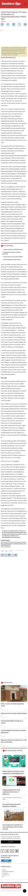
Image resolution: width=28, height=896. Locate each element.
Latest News (7, 682)
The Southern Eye (5, 875)
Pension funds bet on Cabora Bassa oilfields (13, 256)
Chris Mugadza (14, 543)
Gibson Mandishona (5, 546)
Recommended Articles (14, 750)
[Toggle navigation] (25, 4)
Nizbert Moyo (4, 717)
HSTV (3, 876)
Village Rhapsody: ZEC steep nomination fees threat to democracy (11, 792)
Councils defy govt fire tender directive (12, 259)
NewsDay (4, 870)
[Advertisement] (14, 621)
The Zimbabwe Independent (8, 871)
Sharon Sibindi (4, 709)
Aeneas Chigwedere (5, 543)
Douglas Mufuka (22, 543)
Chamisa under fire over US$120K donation (13, 249)
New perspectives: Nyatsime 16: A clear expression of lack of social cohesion (12, 827)
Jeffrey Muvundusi (5, 746)
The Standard (5, 873)
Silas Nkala (4, 736)
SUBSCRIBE (10, 842)
